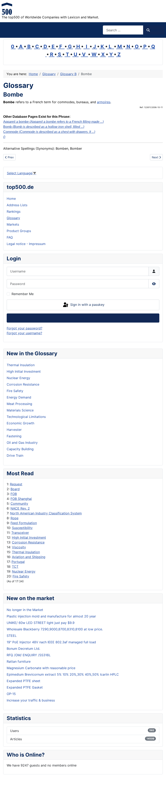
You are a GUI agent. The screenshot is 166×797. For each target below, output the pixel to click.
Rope (14, 518)
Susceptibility (22, 528)
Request (16, 484)
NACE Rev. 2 (20, 508)
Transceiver (20, 533)
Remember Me (23, 294)
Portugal (18, 562)
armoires (103, 102)
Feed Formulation (24, 523)
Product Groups (19, 231)
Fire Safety (21, 576)
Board (15, 489)
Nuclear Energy (23, 571)
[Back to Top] (159, 789)
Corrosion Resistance (28, 542)
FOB (14, 494)
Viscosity (19, 547)
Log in (83, 318)
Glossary (13, 218)
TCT (15, 567)
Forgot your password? (24, 328)
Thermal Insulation (26, 552)
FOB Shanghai (21, 499)
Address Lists (17, 205)
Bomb (43, 126)
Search (155, 30)
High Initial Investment (29, 537)
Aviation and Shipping (28, 557)
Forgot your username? (24, 333)
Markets (13, 224)
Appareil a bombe (53, 121)
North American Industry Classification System (46, 513)
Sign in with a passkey (86, 305)
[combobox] (123, 30)
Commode (49, 132)
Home (11, 199)
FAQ (10, 237)
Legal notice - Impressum (26, 244)
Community (19, 504)
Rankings (13, 211)
